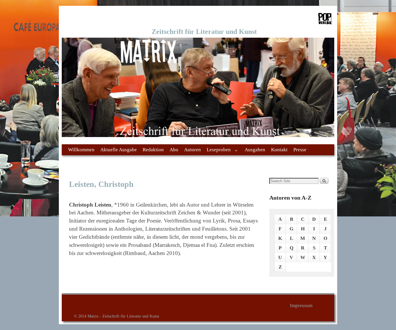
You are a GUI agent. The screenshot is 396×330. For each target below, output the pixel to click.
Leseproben (217, 151)
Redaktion (153, 149)
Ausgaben (255, 149)
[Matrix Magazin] (198, 87)
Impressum (301, 305)
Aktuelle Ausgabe (118, 149)
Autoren (192, 149)
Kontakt (279, 149)
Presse (299, 149)
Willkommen (81, 149)
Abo (174, 149)
